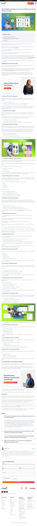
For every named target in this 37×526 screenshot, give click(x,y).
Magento (11, 498)
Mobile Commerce (21, 506)
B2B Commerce (21, 501)
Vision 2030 (17, 47)
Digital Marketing (30, 500)
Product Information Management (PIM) (21, 508)
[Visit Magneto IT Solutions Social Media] (2, 492)
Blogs (2, 507)
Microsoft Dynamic (13, 514)
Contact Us (30, 3)
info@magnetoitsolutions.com (12, 493)
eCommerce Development (22, 517)
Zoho (11, 513)
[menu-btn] (35, 3)
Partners (3, 501)
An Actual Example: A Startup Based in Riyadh (11, 38)
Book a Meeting (30, 0)
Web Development (21, 516)
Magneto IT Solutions (14, 522)
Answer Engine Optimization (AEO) (31, 508)
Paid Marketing (30, 503)
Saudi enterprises (20, 210)
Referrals (3, 502)
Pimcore (11, 507)
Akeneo (11, 508)
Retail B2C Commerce (22, 500)
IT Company (20, 518)
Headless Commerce (22, 502)
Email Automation (30, 504)
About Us (3, 498)
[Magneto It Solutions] (3, 3)
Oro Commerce (12, 506)
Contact (3, 506)
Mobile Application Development (21, 514)
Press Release (3, 508)
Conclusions (6, 40)
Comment (4, 472)
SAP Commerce (12, 502)
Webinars (3, 503)
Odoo (11, 512)
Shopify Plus (12, 503)
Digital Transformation (9, 70)
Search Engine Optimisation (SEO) (31, 502)
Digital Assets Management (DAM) (23, 510)
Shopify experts (19, 405)
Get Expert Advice (18, 482)
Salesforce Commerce (13, 501)
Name (4, 463)
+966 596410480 (4, 493)
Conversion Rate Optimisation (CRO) (30, 506)
